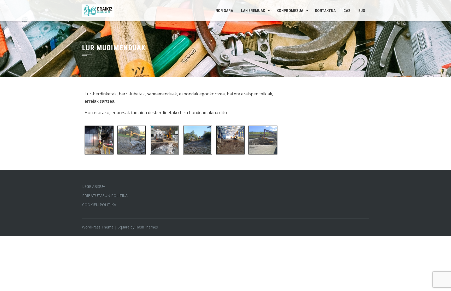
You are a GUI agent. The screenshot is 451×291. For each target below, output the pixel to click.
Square (123, 227)
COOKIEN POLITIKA (99, 204)
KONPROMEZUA (290, 10)
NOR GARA (224, 10)
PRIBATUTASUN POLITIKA (105, 195)
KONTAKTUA (325, 10)
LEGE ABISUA (93, 186)
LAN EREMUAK (253, 10)
